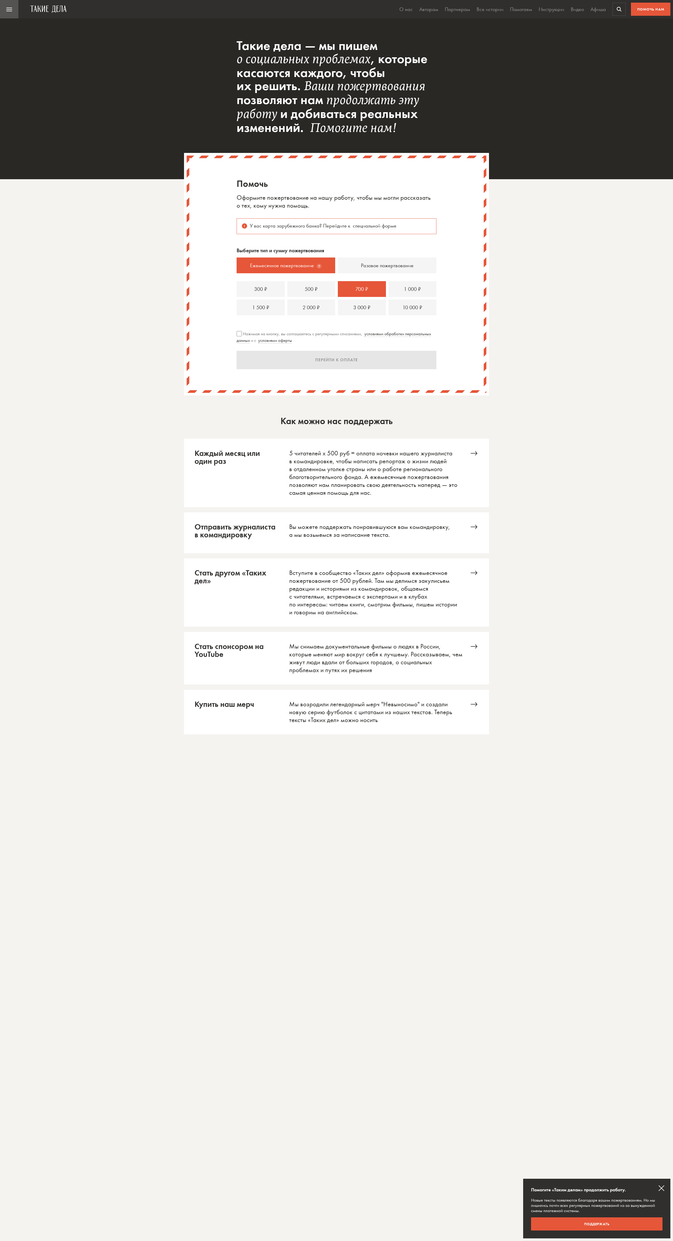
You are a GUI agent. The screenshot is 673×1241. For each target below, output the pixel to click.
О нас (406, 9)
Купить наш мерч (336, 712)
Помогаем (521, 9)
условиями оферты (275, 340)
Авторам (428, 9)
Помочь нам (650, 9)
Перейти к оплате (336, 360)
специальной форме (374, 225)
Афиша (598, 9)
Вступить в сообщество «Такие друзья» (336, 592)
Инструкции (551, 9)
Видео (577, 9)
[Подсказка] (319, 266)
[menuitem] (9, 9)
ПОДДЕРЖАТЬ (597, 1224)
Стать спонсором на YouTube (336, 658)
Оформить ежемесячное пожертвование (336, 473)
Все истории (490, 9)
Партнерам (457, 9)
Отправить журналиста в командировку (336, 533)
